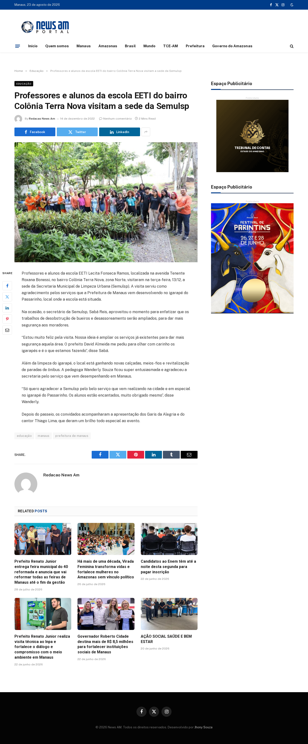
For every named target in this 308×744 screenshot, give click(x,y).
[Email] (7, 330)
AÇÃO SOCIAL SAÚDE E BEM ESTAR (166, 639)
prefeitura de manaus (71, 436)
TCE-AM (170, 46)
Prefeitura (195, 46)
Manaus (83, 46)
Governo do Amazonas (232, 46)
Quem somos (57, 46)
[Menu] (17, 46)
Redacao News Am (42, 118)
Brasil (130, 46)
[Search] (291, 46)
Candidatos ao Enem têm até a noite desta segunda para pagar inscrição (168, 566)
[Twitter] (7, 296)
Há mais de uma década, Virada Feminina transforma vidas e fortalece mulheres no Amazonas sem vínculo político (105, 569)
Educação (23, 83)
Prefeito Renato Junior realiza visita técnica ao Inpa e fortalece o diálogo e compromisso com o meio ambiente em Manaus (42, 647)
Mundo (149, 46)
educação (24, 436)
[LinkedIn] (7, 307)
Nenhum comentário (117, 118)
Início (33, 46)
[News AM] (45, 27)
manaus (43, 436)
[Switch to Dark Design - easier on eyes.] (291, 5)
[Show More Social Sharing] (145, 132)
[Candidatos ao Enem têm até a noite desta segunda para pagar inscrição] (169, 539)
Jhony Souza (203, 727)
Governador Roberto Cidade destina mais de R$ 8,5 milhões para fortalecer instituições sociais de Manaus (105, 644)
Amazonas (107, 46)
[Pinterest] (7, 319)
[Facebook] (7, 285)
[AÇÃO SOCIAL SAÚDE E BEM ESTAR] (169, 614)
